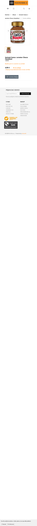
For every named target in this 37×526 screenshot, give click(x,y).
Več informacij (11, 524)
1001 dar (18, 3)
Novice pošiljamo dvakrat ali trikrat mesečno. (17, 96)
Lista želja (14, 77)
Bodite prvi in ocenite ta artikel (15, 64)
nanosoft (24, 133)
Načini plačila (24, 108)
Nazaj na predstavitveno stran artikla (17, 69)
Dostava (22, 110)
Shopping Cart (29, 8)
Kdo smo (8, 104)
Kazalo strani (10, 113)
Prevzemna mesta (25, 111)
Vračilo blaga (24, 113)
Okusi (14, 15)
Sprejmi (4, 524)
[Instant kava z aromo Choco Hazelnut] (8, 50)
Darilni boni (23, 115)
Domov (7, 15)
